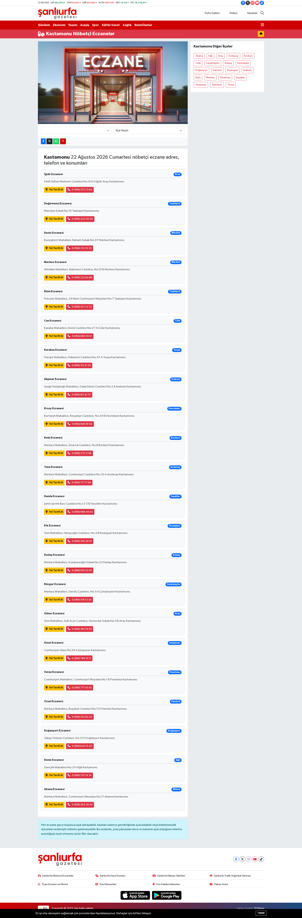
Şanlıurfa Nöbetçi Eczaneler (58, 875)
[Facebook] (236, 859)
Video (233, 13)
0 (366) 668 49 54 (82, 512)
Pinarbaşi (225, 77)
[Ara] (262, 13)
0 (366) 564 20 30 (82, 804)
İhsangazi (232, 70)
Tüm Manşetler (107, 884)
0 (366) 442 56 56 (82, 219)
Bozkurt (248, 56)
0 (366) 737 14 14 (81, 775)
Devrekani (243, 63)
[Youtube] (255, 859)
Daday (228, 63)
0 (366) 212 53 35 (82, 248)
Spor (95, 25)
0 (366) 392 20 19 (82, 541)
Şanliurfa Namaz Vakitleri (171, 875)
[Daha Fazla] (63, 141)
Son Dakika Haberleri (168, 884)
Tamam (261, 913)
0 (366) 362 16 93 (82, 629)
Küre (198, 77)
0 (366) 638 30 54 (82, 424)
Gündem (44, 25)
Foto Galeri (212, 13)
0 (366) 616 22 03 (82, 570)
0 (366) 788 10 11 (81, 658)
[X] (242, 859)
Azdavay (233, 56)
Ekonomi (59, 25)
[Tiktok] (261, 859)
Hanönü (217, 70)
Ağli (210, 56)
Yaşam (72, 25)
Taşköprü (217, 84)
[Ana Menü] (262, 25)
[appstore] (135, 895)
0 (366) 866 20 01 (82, 336)
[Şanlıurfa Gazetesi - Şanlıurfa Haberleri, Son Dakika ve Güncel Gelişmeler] (57, 13)
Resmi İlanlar (143, 25)
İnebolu (247, 70)
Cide (198, 63)
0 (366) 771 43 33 (82, 687)
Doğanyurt (201, 70)
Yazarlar (252, 13)
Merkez (210, 77)
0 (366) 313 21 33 (81, 365)
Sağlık (127, 25)
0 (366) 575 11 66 (81, 453)
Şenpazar (200, 84)
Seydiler (240, 77)
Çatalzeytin (212, 63)
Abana (199, 56)
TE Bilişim (259, 908)
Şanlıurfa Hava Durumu (112, 875)
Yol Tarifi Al (56, 189)
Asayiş (84, 25)
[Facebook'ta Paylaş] (43, 141)
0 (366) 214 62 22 (82, 717)
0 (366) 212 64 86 (82, 277)
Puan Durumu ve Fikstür (55, 884)
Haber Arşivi (221, 884)
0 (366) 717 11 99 (81, 482)
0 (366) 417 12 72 (82, 306)
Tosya (231, 84)
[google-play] (166, 895)
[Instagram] (248, 859)
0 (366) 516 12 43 (81, 599)
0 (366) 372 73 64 (82, 189)
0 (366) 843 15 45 (82, 746)
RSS (45, 908)
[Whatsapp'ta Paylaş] (56, 141)
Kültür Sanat (111, 25)
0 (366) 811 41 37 (81, 394)
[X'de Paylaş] (49, 141)
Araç (220, 56)
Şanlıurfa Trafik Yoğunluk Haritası (232, 875)
